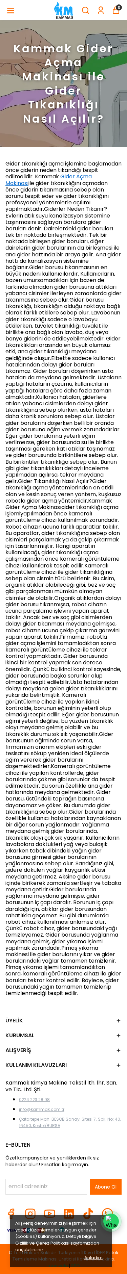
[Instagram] (30, 1213)
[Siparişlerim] (101, 10)
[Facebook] (11, 1213)
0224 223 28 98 (34, 1099)
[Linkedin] (69, 1213)
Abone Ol (106, 1186)
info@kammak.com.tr (41, 1109)
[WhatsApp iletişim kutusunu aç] (111, 1221)
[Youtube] (49, 1213)
